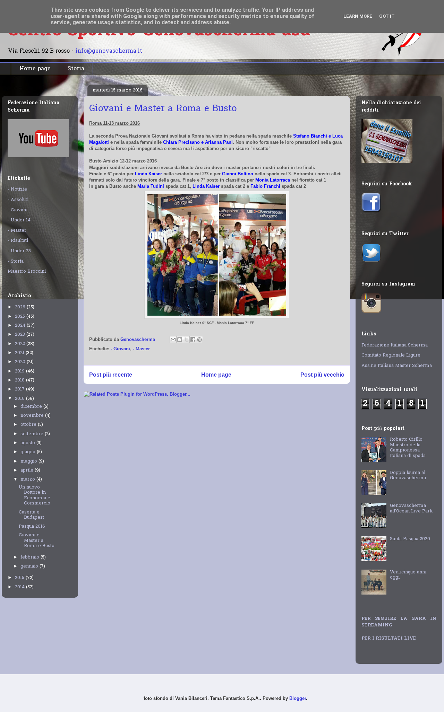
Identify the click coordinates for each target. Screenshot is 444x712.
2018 (20, 380)
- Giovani (120, 348)
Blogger (297, 698)
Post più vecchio (322, 375)
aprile (27, 470)
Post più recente (110, 375)
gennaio (30, 566)
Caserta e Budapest (31, 515)
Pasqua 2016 (32, 526)
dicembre (31, 406)
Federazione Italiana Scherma (394, 345)
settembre (32, 434)
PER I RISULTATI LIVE (388, 638)
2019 (20, 371)
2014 (20, 587)
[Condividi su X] (186, 339)
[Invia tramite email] (173, 339)
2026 (21, 307)
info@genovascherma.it (108, 51)
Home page (35, 69)
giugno (28, 452)
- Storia (16, 261)
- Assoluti (18, 199)
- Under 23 (19, 251)
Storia (76, 69)
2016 (20, 398)
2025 (20, 316)
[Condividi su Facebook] (192, 339)
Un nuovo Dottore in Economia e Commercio (34, 495)
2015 (20, 577)
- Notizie (17, 189)
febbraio (30, 557)
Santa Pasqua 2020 (410, 539)
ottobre (29, 424)
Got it (387, 16)
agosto (28, 443)
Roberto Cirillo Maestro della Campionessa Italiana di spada (408, 447)
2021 (20, 353)
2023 (20, 334)
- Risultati (18, 240)
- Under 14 (19, 220)
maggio (29, 461)
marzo (28, 479)
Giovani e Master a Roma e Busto (36, 540)
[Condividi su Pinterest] (199, 339)
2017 (20, 389)
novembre (32, 415)
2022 (20, 344)
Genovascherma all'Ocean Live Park (411, 508)
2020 (21, 362)
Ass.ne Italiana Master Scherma (396, 365)
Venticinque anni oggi (408, 575)
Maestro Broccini (27, 271)
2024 (21, 325)
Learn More (357, 16)
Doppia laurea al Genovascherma (408, 475)
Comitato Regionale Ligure (390, 355)
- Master (141, 348)
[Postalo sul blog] (179, 339)
